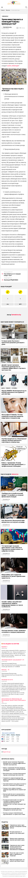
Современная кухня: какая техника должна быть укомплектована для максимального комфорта (17, 847)
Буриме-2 (4, 646)
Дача (3, 388)
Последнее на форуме (11, 644)
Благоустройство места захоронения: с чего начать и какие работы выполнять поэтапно (14, 795)
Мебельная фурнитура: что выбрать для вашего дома (17, 860)
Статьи (3, 362)
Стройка (9, 362)
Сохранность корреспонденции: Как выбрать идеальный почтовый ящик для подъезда (14, 779)
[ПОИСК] (26, 7)
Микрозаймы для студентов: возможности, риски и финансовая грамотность (13, 576)
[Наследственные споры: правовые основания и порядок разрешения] (14, 621)
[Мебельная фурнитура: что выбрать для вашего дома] (5, 861)
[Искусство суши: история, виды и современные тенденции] (5, 854)
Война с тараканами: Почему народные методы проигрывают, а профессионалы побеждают (13, 464)
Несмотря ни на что (7, 679)
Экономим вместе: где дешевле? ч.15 (13, 660)
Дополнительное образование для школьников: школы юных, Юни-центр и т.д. (14, 700)
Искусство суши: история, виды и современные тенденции (17, 854)
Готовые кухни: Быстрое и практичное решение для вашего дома (13, 342)
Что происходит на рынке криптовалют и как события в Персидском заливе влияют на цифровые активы (12, 548)
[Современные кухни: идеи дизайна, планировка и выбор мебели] (5, 827)
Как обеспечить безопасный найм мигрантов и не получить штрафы (13, 521)
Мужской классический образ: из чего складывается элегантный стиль (13, 809)
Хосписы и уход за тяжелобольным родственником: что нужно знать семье (14, 813)
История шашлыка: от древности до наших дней (17, 832)
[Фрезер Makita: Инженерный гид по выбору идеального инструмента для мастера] (14, 381)
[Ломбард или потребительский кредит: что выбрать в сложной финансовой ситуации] (14, 483)
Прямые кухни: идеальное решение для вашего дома (17, 839)
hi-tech (4, 436)
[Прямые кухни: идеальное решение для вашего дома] (5, 840)
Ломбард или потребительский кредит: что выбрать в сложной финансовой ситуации (12, 495)
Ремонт (4, 338)
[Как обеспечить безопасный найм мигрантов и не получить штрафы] (14, 511)
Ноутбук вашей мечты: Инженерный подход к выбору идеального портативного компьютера (14, 440)
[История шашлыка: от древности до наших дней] (5, 833)
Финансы (15, 474)
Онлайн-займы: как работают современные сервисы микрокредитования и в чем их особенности (12, 604)
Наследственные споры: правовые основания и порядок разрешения (14, 631)
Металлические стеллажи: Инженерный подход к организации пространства (14, 774)
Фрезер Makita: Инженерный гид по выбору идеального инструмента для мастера (14, 392)
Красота (4, 412)
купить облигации (13, 66)
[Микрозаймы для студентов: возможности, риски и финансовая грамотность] (14, 565)
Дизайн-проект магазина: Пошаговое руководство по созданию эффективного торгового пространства (14, 367)
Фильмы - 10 (5, 669)
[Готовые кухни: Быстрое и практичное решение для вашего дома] (14, 331)
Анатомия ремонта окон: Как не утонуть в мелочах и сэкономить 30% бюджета (14, 784)
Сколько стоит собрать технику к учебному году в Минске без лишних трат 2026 (14, 789)
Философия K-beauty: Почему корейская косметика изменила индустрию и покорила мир (12, 416)
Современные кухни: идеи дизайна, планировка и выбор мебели (18, 826)
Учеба (9, 436)
